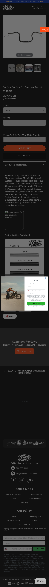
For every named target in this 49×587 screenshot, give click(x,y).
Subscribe (36, 303)
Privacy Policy (33, 300)
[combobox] (29, 290)
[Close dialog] (46, 278)
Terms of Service (38, 300)
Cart (43, 29)
